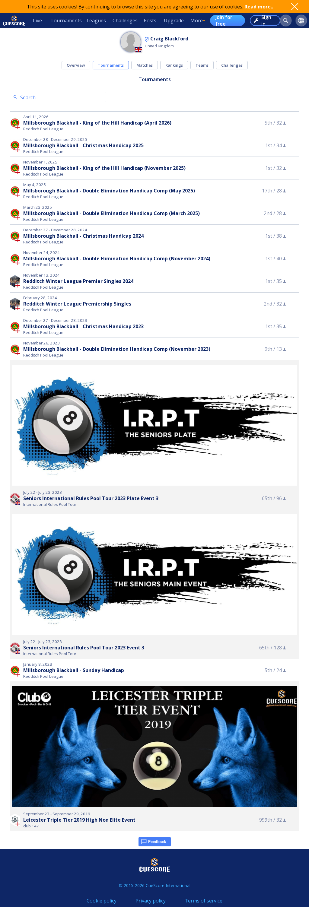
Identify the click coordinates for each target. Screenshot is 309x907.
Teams (202, 65)
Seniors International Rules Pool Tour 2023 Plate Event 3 (90, 498)
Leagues (96, 20)
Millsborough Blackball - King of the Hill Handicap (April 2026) (97, 122)
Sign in (266, 20)
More (196, 20)
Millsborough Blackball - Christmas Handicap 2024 (83, 236)
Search (28, 97)
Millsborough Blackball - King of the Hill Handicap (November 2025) (104, 168)
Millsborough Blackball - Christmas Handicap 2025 (83, 145)
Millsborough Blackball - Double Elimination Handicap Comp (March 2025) (111, 213)
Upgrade (174, 20)
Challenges (125, 20)
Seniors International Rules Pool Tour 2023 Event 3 (83, 647)
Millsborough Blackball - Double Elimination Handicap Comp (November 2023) (116, 349)
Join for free (223, 20)
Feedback (157, 841)
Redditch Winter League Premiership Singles (77, 303)
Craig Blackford (169, 38)
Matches (144, 65)
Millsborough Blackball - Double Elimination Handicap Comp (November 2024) (116, 258)
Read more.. (258, 6)
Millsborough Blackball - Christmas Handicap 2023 (83, 326)
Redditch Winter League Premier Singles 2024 (78, 281)
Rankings (174, 65)
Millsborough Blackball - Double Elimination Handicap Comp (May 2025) (109, 190)
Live (37, 20)
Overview (76, 65)
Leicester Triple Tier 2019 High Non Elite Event (79, 820)
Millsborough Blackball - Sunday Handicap (73, 670)
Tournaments (66, 20)
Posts (150, 20)
